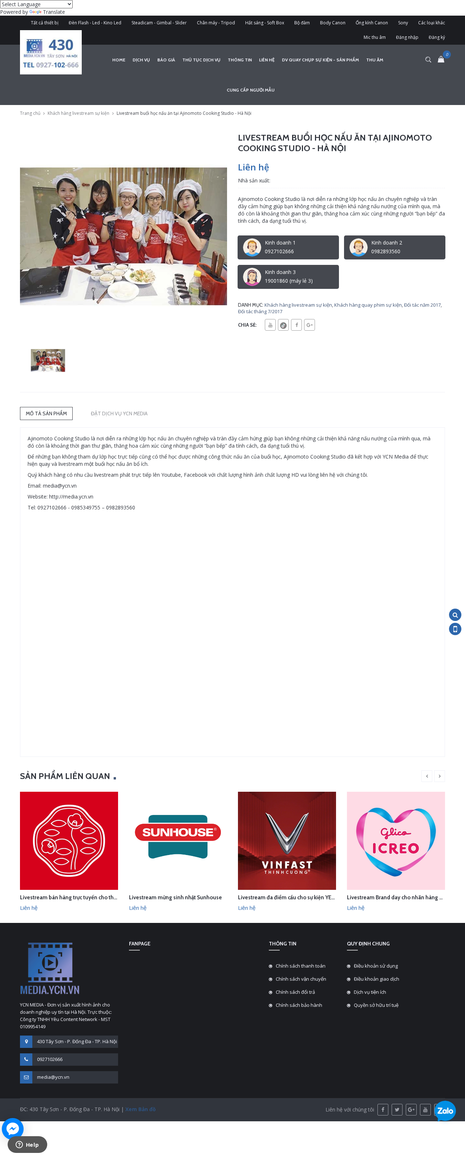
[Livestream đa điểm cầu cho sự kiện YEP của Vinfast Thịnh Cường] (287, 840)
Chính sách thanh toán (301, 966)
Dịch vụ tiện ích (370, 992)
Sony (403, 23)
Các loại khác (431, 23)
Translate (54, 11)
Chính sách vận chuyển (301, 979)
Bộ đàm (302, 23)
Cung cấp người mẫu (251, 90)
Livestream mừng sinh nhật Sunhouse (175, 897)
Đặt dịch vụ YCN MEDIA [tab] (119, 413)
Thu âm (374, 59)
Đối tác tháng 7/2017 (260, 311)
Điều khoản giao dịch (376, 979)
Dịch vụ (141, 59)
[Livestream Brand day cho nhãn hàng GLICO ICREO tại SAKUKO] (396, 840)
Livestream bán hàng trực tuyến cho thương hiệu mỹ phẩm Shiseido (102, 897)
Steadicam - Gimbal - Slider (159, 23)
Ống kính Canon (372, 23)
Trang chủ (30, 113)
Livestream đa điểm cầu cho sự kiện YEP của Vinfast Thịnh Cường (316, 897)
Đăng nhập (407, 37)
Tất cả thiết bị (44, 23)
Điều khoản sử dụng (376, 966)
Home (118, 59)
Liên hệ (267, 59)
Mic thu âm (375, 37)
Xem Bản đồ (140, 1109)
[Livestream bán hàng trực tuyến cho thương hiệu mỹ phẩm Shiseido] (69, 840)
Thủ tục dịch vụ (201, 59)
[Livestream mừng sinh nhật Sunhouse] (178, 840)
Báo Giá (166, 59)
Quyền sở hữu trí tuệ (376, 1005)
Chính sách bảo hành (299, 1005)
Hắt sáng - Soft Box (264, 23)
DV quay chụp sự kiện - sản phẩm (320, 59)
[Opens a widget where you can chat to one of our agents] (27, 1145)
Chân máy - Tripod (216, 23)
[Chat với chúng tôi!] (13, 1129)
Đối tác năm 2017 (422, 305)
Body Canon (332, 23)
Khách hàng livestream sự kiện (78, 113)
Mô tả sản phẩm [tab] (46, 413)
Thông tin (240, 59)
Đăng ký (437, 37)
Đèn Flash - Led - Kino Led (95, 23)
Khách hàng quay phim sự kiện (368, 305)
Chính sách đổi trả (295, 992)
